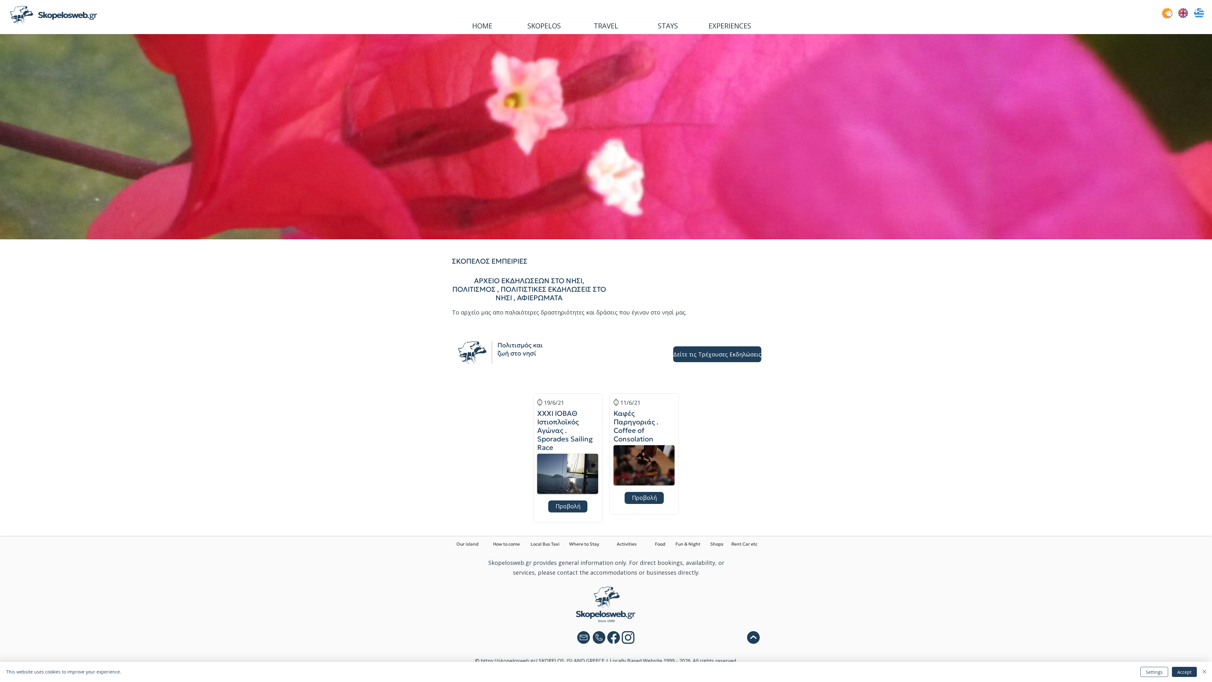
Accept (1184, 672)
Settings (1154, 672)
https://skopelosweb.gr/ (509, 660)
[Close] (1204, 672)
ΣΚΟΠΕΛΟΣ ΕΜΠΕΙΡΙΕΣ (489, 261)
